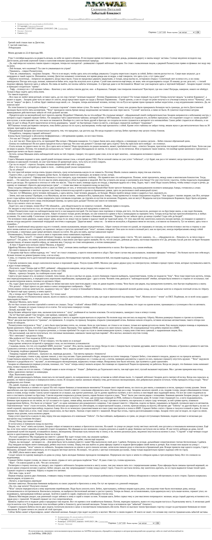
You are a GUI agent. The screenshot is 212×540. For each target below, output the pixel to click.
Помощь (119, 19)
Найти (83, 19)
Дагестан (28, 31)
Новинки (102, 19)
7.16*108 (161, 32)
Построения (129, 19)
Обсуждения (92, 19)
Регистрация (74, 19)
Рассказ (20, 31)
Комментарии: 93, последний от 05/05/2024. (35, 24)
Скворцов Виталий (106, 9)
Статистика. (63, 28)
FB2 (26, 33)
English (111, 19)
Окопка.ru (139, 19)
